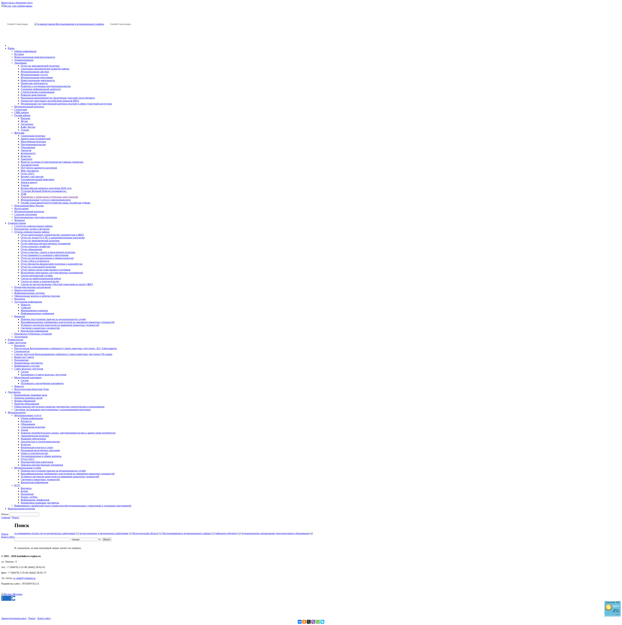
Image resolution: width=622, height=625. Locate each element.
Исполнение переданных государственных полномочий (52, 272)
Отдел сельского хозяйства (35, 246)
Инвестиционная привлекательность (34, 57)
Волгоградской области (145, 533)
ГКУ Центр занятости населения (39, 167)
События (26, 307)
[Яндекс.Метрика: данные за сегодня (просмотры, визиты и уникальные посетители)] (11, 594)
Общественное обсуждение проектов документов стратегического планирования (59, 406)
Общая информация (25, 51)
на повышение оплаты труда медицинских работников (44, 533)
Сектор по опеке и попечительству (40, 281)
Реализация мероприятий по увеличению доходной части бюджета (58, 97)
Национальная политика (21, 508)
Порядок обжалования (26, 403)
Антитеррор (21, 336)
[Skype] (322, 622)
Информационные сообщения (37, 313)
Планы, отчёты (29, 497)
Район (11, 48)
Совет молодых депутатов (28, 368)
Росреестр (26, 421)
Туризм (25, 129)
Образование (28, 147)
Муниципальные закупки (35, 71)
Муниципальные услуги (34, 74)
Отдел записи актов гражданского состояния (45, 269)
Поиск (15, 517)
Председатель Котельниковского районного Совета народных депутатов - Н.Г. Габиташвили (65, 348)
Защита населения (24, 290)
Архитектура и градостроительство (40, 441)
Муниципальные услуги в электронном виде (46, 199)
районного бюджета (226, 533)
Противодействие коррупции (37, 462)
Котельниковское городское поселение (35, 217)
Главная (5, 517)
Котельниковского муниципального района (187, 533)
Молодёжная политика (33, 141)
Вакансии (19, 316)
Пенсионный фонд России (29, 205)
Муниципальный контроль (29, 106)
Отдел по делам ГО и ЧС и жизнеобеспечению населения (53, 237)
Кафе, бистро (28, 127)
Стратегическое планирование (38, 92)
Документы (14, 392)
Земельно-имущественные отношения (42, 464)
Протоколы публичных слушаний (33, 333)
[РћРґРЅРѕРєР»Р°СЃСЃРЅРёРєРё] (304, 622)
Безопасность (28, 153)
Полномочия (21, 360)
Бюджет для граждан (32, 176)
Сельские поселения (25, 214)
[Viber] (313, 622)
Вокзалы (25, 118)
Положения (27, 494)
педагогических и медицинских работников (103, 533)
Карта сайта (7, 537)
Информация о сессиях (27, 365)
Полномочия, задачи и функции (32, 229)
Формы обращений (24, 400)
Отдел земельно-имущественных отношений (45, 243)
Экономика (20, 62)
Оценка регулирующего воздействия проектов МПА (50, 100)
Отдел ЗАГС (28, 173)
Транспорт (26, 159)
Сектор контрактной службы (37, 275)
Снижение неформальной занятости (41, 89)
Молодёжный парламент (28, 377)
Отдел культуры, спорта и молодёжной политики (48, 252)
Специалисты (21, 351)
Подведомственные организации (32, 287)
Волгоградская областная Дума (31, 389)
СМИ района (21, 112)
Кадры (24, 491)
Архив (24, 430)
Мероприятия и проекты (34, 310)
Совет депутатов (17, 342)
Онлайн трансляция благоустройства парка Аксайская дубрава (55, 202)
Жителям (19, 132)
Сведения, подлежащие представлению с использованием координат (52, 409)
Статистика (20, 109)
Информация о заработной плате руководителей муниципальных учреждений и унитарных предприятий (72, 505)
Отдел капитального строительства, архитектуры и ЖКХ (52, 234)
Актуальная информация (28, 301)
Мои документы (30, 170)
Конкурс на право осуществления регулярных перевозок (52, 162)
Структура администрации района (33, 226)
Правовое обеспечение (33, 438)
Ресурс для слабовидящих (18, 6)
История (19, 54)
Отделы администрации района (31, 231)
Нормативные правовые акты (30, 395)
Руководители (15, 339)
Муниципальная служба (27, 467)
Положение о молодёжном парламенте (42, 383)
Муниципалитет (17, 412)
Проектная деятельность (34, 83)
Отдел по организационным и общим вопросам (47, 258)
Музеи (24, 121)
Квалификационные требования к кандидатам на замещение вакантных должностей (68, 322)
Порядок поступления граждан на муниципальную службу (53, 319)
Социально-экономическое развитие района (45, 68)
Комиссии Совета (24, 357)
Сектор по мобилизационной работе (41, 278)
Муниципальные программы (37, 77)
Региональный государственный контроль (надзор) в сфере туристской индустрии (66, 103)
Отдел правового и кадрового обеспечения (44, 255)
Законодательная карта (13, 618)
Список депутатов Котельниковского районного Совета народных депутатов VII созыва (63, 354)
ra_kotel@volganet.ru (24, 578)
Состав (25, 371)
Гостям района (22, 115)
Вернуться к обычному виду (17, 2)
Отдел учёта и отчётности (35, 261)
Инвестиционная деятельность (38, 80)
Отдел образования (31, 249)
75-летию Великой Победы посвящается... (44, 191)
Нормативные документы (28, 363)
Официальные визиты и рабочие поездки (37, 296)
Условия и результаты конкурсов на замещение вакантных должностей (60, 325)
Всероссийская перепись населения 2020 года (46, 188)
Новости (25, 304)
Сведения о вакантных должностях (40, 328)
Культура (26, 156)
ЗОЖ (23, 194)
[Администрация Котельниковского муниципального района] (18, 39)
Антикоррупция (30, 164)
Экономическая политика (35, 435)
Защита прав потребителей (36, 138)
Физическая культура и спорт (37, 447)
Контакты (19, 298)
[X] (309, 622)
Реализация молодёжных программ (40, 450)
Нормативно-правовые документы (40, 502)
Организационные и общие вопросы (41, 456)
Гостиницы (27, 124)
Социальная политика (33, 135)
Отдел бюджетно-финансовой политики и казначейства (51, 263)
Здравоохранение (24, 60)
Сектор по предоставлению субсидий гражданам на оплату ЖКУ (57, 284)
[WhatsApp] (318, 622)
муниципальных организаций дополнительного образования (275, 533)
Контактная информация (34, 330)
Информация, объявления (35, 499)
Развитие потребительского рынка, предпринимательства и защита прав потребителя (68, 432)
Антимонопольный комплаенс (38, 179)
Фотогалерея (21, 208)
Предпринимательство (33, 144)
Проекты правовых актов (28, 397)
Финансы (19, 220)
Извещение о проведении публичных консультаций (49, 196)
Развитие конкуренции (33, 95)
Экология (26, 150)
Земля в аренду (29, 182)
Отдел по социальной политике (38, 266)
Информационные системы (29, 293)
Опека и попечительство (34, 453)
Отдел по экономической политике (40, 65)
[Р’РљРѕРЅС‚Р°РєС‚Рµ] (300, 622)
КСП (17, 485)
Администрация (17, 223)
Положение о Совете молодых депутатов (43, 374)
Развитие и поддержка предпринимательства (46, 86)
